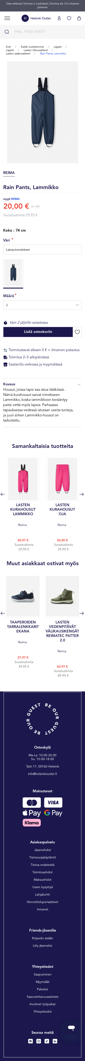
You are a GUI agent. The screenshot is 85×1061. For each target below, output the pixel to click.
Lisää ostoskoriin (38, 332)
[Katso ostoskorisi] (79, 18)
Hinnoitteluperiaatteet (42, 902)
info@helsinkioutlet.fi (42, 774)
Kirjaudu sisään (42, 938)
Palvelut (42, 989)
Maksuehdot (42, 879)
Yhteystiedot (43, 1011)
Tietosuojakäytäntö (42, 857)
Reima (23, 515)
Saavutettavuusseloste (42, 996)
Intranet (42, 909)
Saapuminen (42, 974)
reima (15, 199)
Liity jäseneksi (42, 945)
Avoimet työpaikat (42, 1004)
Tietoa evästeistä (42, 865)
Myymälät (42, 982)
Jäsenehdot (42, 850)
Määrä (8, 296)
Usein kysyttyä (42, 887)
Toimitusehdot (42, 872)
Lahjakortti (42, 894)
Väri (7, 240)
